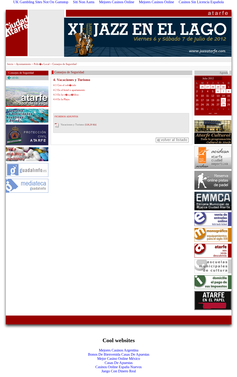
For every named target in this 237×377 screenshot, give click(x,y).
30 (223, 87)
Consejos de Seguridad (21, 72)
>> (215, 113)
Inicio (10, 64)
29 (218, 87)
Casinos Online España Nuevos (118, 367)
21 (223, 100)
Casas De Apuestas (119, 363)
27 (207, 87)
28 (212, 87)
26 (202, 87)
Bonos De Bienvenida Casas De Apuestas (118, 354)
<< (210, 113)
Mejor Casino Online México (118, 359)
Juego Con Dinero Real (118, 371)
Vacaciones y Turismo (72, 124)
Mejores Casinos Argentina (118, 350)
